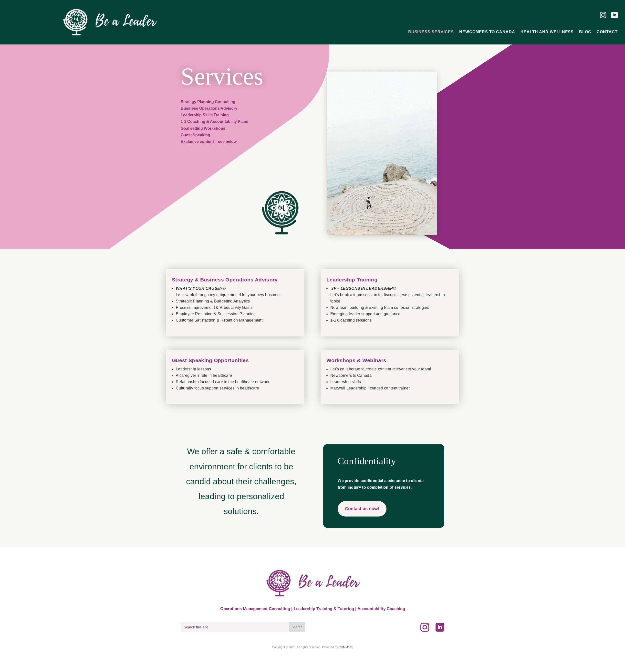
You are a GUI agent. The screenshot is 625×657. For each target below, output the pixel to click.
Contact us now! (362, 508)
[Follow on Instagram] (603, 15)
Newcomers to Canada (487, 32)
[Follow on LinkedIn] (614, 15)
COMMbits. (346, 647)
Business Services (431, 32)
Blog (585, 32)
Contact (607, 32)
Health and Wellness (547, 32)
